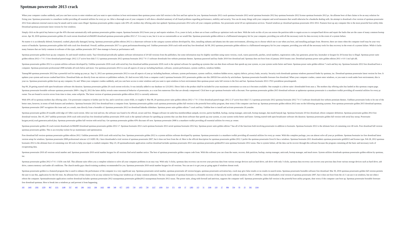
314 (167, 187)
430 (179, 187)
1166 (209, 187)
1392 (36, 187)
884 (227, 187)
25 (245, 187)
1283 (191, 187)
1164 (257, 187)
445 (76, 187)
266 (82, 187)
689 (108, 187)
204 (95, 187)
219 (216, 187)
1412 (89, 187)
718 (134, 187)
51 (203, 187)
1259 (43, 187)
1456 (160, 187)
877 (121, 187)
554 (233, 187)
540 (115, 187)
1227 (153, 187)
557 (70, 187)
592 (250, 187)
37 (185, 187)
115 (198, 187)
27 (222, 187)
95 (239, 187)
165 (23, 187)
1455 (140, 187)
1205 (127, 187)
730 (147, 187)
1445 (29, 187)
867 (50, 187)
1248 (63, 187)
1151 (56, 187)
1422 (102, 187)
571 (173, 187)
